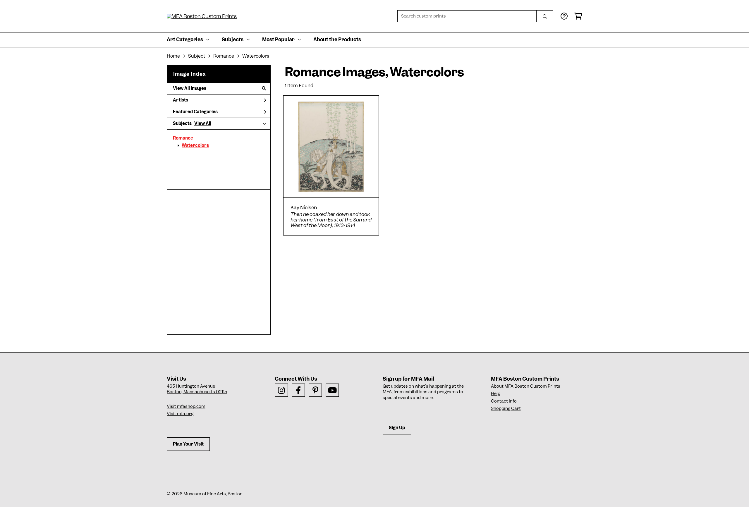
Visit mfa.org (180, 414)
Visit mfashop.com (186, 406)
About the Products (337, 39)
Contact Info (504, 401)
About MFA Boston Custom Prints (525, 386)
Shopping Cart (506, 408)
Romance (183, 138)
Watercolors (195, 145)
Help (495, 393)
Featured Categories (195, 112)
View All (202, 123)
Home (173, 56)
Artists (180, 100)
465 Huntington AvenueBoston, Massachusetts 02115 (197, 389)
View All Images (189, 88)
